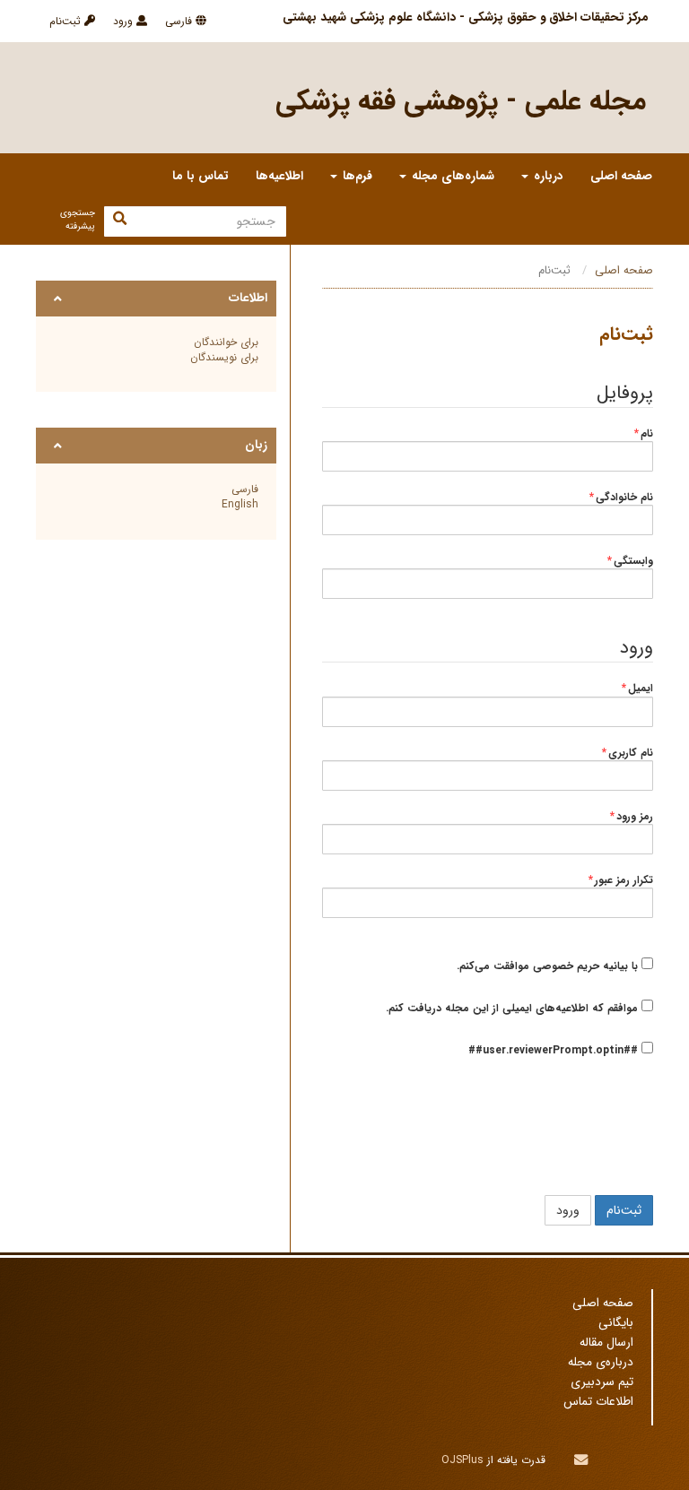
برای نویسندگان (224, 357)
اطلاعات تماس (598, 1401)
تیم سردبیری (602, 1382)
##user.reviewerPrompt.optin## (554, 1050)
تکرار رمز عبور (621, 880)
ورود (124, 21)
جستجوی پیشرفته (77, 219)
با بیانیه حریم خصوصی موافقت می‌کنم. (549, 965)
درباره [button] (546, 176)
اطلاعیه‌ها (279, 176)
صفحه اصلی (621, 176)
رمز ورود (631, 817)
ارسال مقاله (606, 1342)
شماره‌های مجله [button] (451, 176)
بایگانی (615, 1322)
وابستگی (630, 561)
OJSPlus (462, 1459)
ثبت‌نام (66, 21)
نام (643, 434)
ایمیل (637, 688)
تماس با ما (200, 176)
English (240, 504)
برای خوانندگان (226, 342)
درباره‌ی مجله (600, 1362)
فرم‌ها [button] (355, 176)
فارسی (180, 21)
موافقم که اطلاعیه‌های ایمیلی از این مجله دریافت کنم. (513, 1008)
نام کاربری (627, 753)
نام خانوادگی (621, 497)
